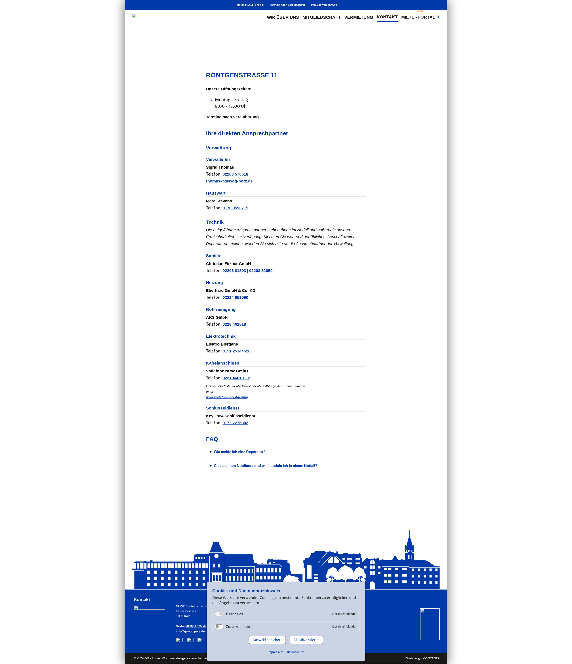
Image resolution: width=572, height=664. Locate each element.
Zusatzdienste (238, 627)
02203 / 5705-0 (196, 626)
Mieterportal (418, 17)
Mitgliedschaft (322, 17)
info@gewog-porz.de (190, 631)
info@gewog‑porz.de (324, 4)
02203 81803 (234, 270)
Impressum (275, 652)
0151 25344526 (236, 351)
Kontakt (387, 17)
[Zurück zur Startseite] (184, 17)
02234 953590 (235, 297)
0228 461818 (234, 324)
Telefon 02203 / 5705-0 (249, 4)
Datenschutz (295, 652)
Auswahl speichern (267, 640)
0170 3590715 (235, 208)
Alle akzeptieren (306, 640)
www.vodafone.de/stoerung (227, 397)
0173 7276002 (235, 423)
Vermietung (358, 17)
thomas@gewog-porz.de (229, 181)
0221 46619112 (236, 378)
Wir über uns (283, 17)
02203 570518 (235, 174)
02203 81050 (261, 270)
